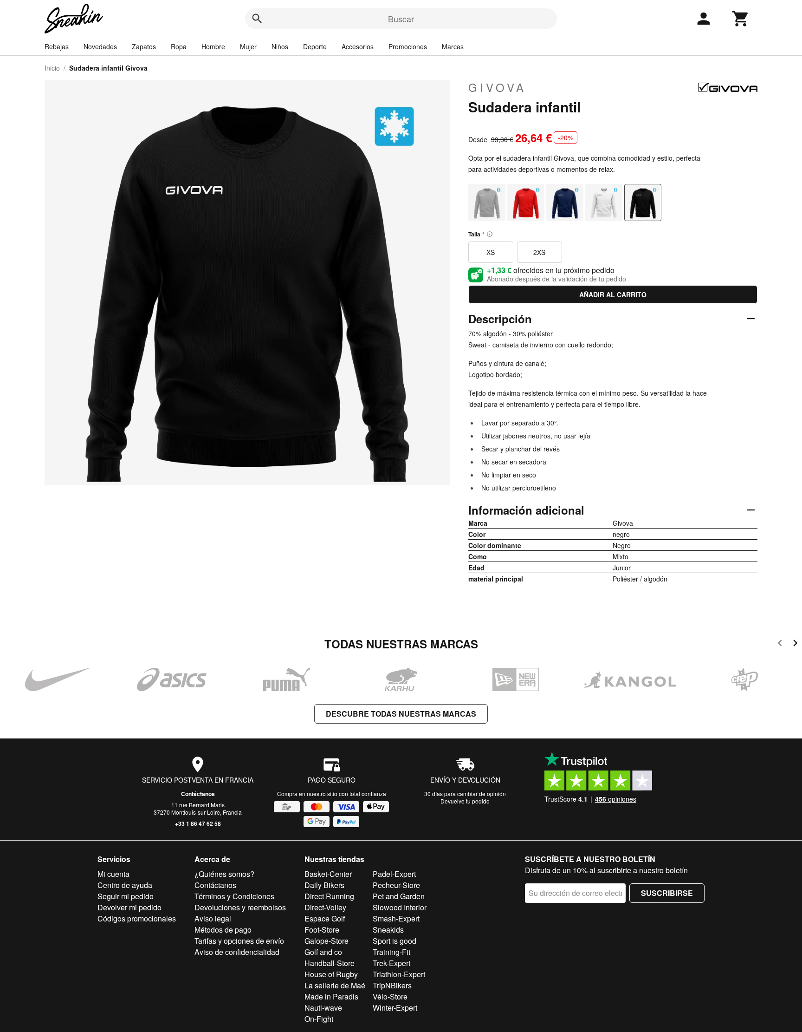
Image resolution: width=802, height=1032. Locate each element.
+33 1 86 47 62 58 (198, 823)
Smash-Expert (396, 918)
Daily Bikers (324, 885)
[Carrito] (740, 18)
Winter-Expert (395, 1007)
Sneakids (388, 929)
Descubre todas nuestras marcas (401, 713)
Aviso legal (212, 918)
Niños (280, 46)
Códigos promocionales (136, 918)
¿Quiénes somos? (224, 874)
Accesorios (358, 46)
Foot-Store (321, 929)
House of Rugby (331, 974)
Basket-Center (328, 874)
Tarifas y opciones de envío (239, 940)
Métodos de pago (223, 929)
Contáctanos (198, 793)
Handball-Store (329, 963)
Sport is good (394, 940)
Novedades (100, 46)
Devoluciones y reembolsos (240, 907)
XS (490, 252)
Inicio (52, 67)
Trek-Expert (391, 963)
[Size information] (489, 234)
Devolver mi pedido (129, 907)
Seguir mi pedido (125, 896)
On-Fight (318, 1018)
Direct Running (329, 896)
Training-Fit (391, 952)
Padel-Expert (394, 874)
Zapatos (144, 46)
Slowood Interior (400, 907)
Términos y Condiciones (234, 896)
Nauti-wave (323, 1007)
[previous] (780, 644)
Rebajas (57, 46)
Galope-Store (326, 940)
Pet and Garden (399, 896)
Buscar (401, 19)
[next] (795, 644)
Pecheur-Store (396, 885)
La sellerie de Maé (334, 985)
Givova (497, 87)
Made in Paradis (331, 996)
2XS (539, 252)
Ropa (179, 46)
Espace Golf (324, 918)
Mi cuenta (113, 874)
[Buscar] (257, 18)
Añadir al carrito (613, 294)
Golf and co (323, 952)
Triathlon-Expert (399, 974)
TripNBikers (392, 985)
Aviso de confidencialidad (236, 952)
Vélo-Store (390, 996)
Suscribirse (667, 893)
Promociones (407, 46)
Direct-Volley (325, 907)
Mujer (248, 46)
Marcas (453, 46)
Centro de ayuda (124, 885)
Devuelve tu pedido (465, 801)
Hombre (213, 46)
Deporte (315, 46)
